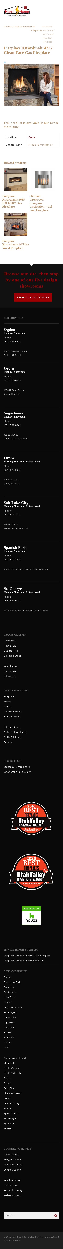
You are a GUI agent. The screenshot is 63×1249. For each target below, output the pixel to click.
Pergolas (9, 742)
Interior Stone (12, 727)
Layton (7, 1042)
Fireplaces (25, 26)
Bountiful (9, 987)
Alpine (7, 977)
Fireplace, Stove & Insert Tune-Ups (24, 960)
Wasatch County (13, 1190)
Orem (31, 137)
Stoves (7, 701)
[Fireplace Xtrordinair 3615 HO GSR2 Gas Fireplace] (15, 179)
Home (7, 26)
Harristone (10, 671)
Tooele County (12, 1180)
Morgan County (13, 1159)
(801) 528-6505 (12, 380)
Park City (9, 1088)
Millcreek (9, 1063)
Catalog (15, 26)
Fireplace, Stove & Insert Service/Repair (27, 955)
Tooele (7, 1128)
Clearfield (9, 997)
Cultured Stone (12, 655)
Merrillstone (11, 666)
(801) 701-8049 (12, 425)
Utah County (11, 1185)
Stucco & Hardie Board (17, 766)
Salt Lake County (13, 1164)
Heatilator (9, 640)
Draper (8, 1002)
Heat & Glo (10, 645)
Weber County (12, 1195)
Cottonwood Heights (15, 1058)
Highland (9, 1022)
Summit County (13, 1169)
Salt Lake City (11, 1103)
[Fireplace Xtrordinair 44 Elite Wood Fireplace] (15, 224)
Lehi (6, 1047)
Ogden (7, 1078)
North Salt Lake (13, 1073)
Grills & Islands (13, 737)
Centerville (10, 992)
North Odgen (11, 1068)
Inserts (8, 706)
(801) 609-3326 (12, 559)
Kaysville (9, 1037)
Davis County (11, 1154)
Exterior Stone (12, 716)
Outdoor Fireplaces (15, 732)
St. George (10, 1118)
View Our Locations (33, 297)
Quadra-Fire (11, 650)
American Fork (12, 982)
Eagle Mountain (13, 1007)
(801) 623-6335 (12, 469)
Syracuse (9, 1123)
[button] (5, 62)
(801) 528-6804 (12, 341)
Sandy (7, 1108)
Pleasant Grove (12, 1093)
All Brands (10, 676)
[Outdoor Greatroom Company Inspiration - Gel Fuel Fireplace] (43, 179)
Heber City (10, 1017)
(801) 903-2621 (12, 514)
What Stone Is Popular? (17, 771)
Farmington (10, 1012)
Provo (7, 1098)
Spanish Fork (11, 1113)
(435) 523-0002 (12, 600)
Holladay (9, 1027)
